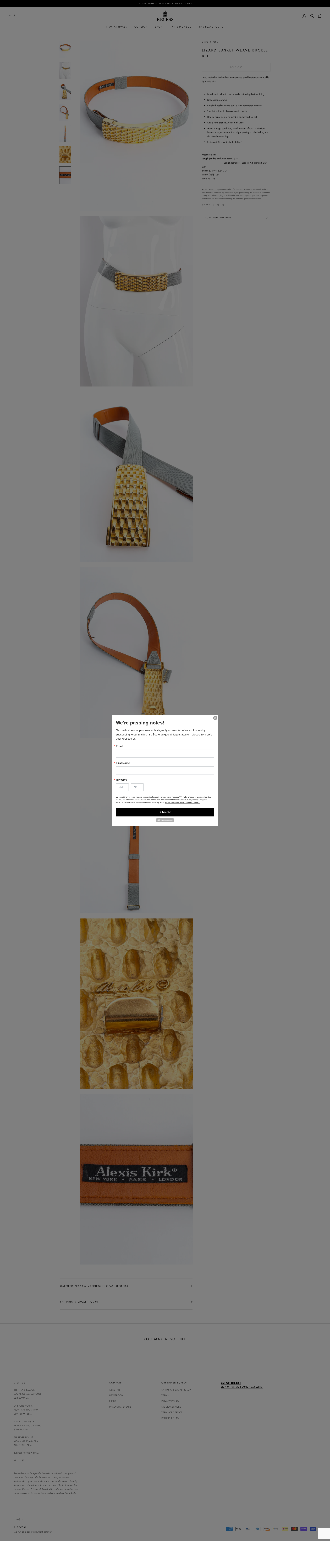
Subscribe (165, 812)
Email (119, 746)
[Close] (215, 718)
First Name (123, 763)
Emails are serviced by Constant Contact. (182, 802)
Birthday (121, 780)
